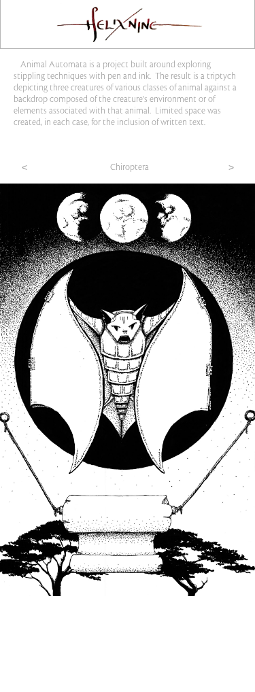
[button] (127, 24)
